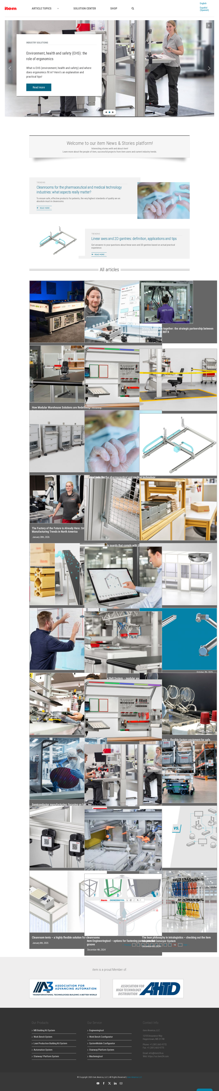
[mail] (121, 1083)
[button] (133, 8)
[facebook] (103, 1083)
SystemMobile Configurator (102, 1043)
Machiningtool (96, 1056)
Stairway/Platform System (101, 1049)
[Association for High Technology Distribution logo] (64, 980)
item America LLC (134, 1077)
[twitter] (109, 1083)
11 (180, 945)
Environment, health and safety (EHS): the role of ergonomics (56, 56)
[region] (109, 73)
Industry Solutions (37, 42)
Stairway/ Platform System (46, 1056)
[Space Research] (10, 8)
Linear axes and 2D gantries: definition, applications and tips (134, 238)
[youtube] (98, 1083)
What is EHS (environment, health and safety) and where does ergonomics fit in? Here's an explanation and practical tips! (58, 72)
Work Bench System (43, 1036)
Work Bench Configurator (101, 1036)
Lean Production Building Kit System (50, 1043)
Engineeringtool (96, 1030)
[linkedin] (115, 1083)
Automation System (43, 1049)
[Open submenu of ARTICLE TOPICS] (61, 8)
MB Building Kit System (44, 1030)
